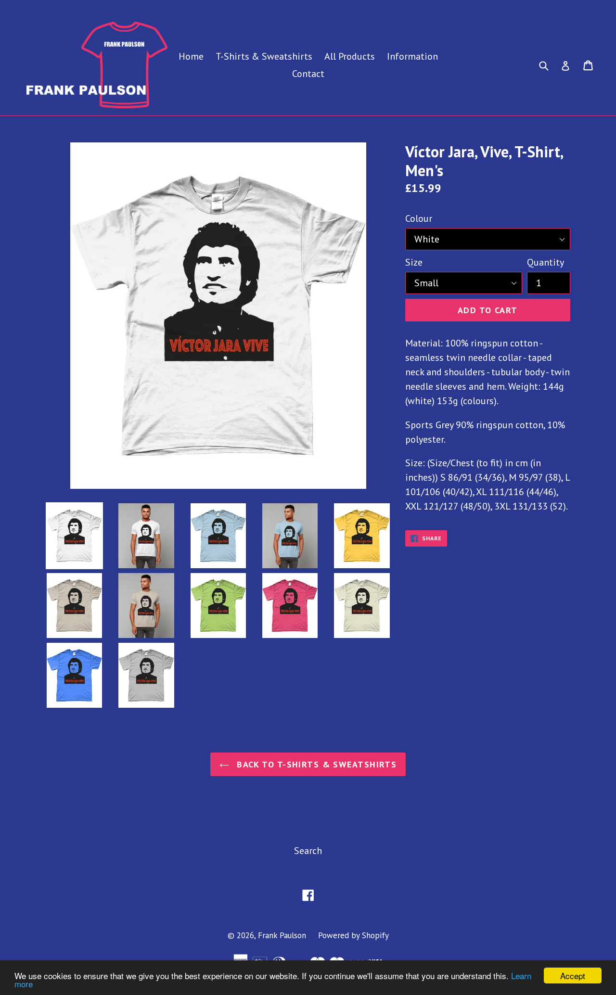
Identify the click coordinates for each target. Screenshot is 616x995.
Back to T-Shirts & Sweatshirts (315, 764)
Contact (308, 73)
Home (191, 56)
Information (412, 56)
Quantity (545, 262)
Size (414, 262)
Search (308, 850)
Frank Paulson (282, 935)
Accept (572, 975)
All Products (349, 56)
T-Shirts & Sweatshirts (264, 56)
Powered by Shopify (353, 935)
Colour (418, 218)
